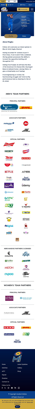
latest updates (23, 364)
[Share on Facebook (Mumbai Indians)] (2, 388)
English (3, 1)
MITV (3, 371)
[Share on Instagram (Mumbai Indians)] (9, 388)
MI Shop (23, 4)
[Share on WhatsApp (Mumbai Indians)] (19, 388)
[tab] (11, 36)
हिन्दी (9, 1)
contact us (5, 382)
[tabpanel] (17, 61)
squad (4, 375)
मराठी (15, 1)
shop (19, 371)
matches (4, 368)
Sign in (30, 4)
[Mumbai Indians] (4, 9)
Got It (17, 406)
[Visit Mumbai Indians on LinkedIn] (16, 388)
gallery (20, 368)
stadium (4, 378)
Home (4, 364)
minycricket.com (28, 1)
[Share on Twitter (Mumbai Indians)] (5, 388)
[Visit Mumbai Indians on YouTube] (12, 388)
